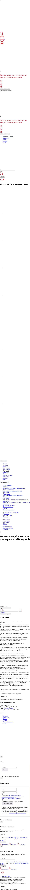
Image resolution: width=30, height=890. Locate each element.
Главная (5, 716)
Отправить (3, 841)
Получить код (7, 803)
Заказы (5, 139)
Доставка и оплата (8, 136)
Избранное (6, 138)
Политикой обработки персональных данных (11, 796)
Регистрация (8, 90)
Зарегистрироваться (14, 776)
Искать (2, 176)
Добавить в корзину (5, 613)
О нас (4, 142)
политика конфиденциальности (17, 813)
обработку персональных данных (11, 798)
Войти (2, 90)
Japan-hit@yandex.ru (9, 708)
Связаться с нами (5, 88)
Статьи (5, 141)
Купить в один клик (5, 608)
